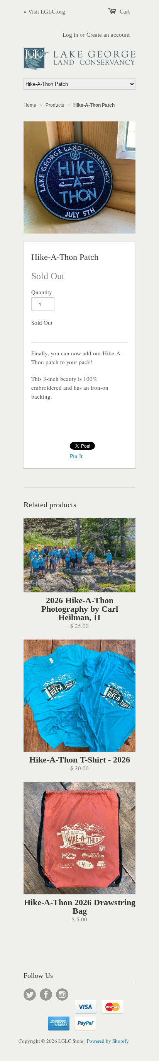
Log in (70, 35)
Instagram (62, 994)
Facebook (46, 994)
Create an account (108, 35)
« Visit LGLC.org (44, 12)
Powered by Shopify (108, 1040)
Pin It (76, 456)
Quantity (41, 292)
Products (55, 105)
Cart (125, 12)
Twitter (30, 994)
